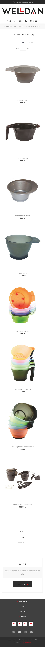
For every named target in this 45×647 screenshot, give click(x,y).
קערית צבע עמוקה (22, 273)
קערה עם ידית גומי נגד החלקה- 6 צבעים (23, 447)
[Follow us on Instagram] (25, 624)
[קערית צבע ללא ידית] (22, 74)
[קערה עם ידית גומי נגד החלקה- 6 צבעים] (22, 420)
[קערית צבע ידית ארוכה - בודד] (22, 363)
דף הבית (39, 26)
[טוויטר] (31, 624)
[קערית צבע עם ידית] (22, 132)
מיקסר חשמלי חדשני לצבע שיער (22, 505)
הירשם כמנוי (21, 584)
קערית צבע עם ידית (22, 158)
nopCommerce (26, 643)
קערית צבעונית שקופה (22, 331)
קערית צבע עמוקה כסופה (22, 216)
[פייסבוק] (20, 624)
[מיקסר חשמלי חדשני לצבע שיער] (22, 478)
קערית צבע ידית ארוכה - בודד (22, 389)
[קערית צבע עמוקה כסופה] (22, 189)
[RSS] (14, 624)
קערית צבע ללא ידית (22, 100)
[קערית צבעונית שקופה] (22, 305)
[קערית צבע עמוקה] (22, 247)
